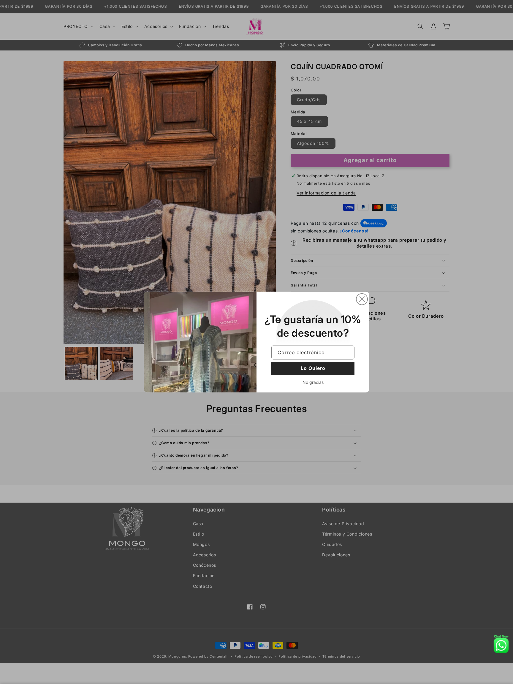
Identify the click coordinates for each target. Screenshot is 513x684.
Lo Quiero (313, 368)
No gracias (313, 381)
